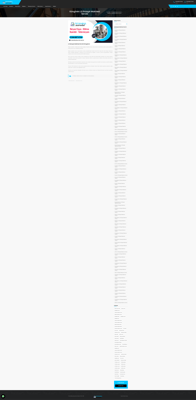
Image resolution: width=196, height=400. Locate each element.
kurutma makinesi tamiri (118, 326)
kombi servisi (117, 340)
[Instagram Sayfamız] (177, 6)
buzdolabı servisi (117, 310)
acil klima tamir (123, 368)
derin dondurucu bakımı (118, 342)
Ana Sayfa (5, 6)
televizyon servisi (117, 332)
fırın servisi (116, 330)
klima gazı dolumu (122, 336)
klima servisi (123, 308)
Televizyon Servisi (31, 6)
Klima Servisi (40, 6)
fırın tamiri (124, 328)
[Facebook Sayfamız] (172, 6)
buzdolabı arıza (117, 318)
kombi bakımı (122, 338)
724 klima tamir (123, 364)
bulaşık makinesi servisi (79, 80)
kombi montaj (117, 338)
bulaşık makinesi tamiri (71, 80)
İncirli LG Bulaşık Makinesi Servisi (121, 163)
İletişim (54, 6)
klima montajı (117, 336)
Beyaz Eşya (17, 6)
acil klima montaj (117, 368)
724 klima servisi (117, 362)
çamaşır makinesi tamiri (118, 320)
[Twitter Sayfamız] (173, 6)
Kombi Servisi (48, 6)
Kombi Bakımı (122, 370)
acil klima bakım (123, 366)
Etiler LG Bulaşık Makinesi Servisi (121, 129)
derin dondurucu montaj (123, 340)
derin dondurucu (124, 344)
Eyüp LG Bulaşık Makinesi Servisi (121, 131)
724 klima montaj (117, 364)
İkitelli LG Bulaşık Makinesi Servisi (121, 302)
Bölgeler (23, 6)
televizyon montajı (123, 332)
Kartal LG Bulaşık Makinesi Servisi (121, 175)
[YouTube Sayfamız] (175, 6)
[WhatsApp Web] (3, 396)
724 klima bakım (123, 362)
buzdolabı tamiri (117, 316)
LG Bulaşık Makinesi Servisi (116, 12)
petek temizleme (117, 360)
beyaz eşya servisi (117, 308)
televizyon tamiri (121, 330)
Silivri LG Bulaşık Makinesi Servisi (121, 251)
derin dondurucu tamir (118, 344)
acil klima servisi (117, 366)
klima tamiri (116, 334)
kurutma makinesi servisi (118, 328)
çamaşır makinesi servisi (118, 312)
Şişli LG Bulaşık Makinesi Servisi (121, 272)
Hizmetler (11, 6)
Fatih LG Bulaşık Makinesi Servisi (121, 136)
